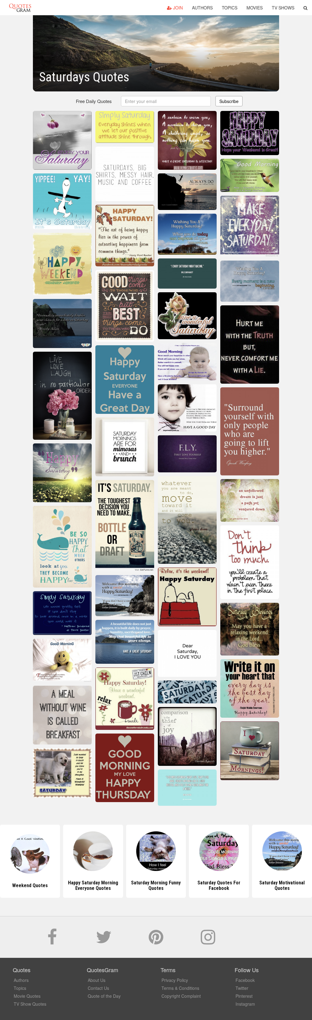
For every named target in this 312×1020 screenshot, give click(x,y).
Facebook (245, 980)
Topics (229, 8)
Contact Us (98, 988)
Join (177, 8)
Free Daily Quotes (94, 101)
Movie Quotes (27, 996)
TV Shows (283, 8)
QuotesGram (20, 7)
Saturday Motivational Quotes (282, 885)
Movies (254, 8)
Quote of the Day (104, 996)
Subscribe (229, 101)
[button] (305, 7)
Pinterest (244, 996)
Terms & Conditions (180, 988)
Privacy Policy (174, 980)
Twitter (242, 988)
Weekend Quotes (30, 885)
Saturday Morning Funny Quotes (156, 885)
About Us (96, 980)
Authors (202, 8)
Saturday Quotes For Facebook (218, 885)
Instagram (245, 1004)
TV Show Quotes (30, 1004)
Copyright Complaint (181, 996)
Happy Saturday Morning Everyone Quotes (93, 885)
